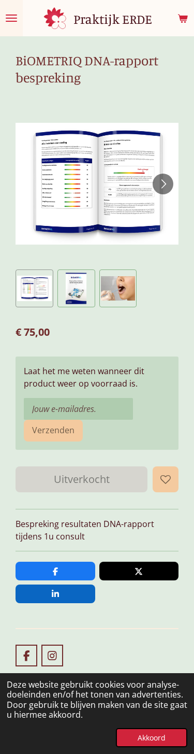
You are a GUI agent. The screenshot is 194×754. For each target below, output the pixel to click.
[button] (34, 288)
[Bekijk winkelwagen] (182, 18)
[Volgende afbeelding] (163, 184)
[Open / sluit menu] (11, 18)
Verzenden (53, 430)
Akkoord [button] (152, 738)
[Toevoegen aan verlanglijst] (165, 479)
